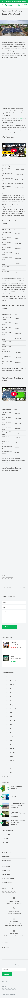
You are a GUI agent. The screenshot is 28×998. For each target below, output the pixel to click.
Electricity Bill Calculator (8, 878)
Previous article (7, 587)
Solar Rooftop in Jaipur (7, 741)
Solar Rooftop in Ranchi (8, 729)
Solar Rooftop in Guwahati (8, 732)
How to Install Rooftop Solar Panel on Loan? (18, 821)
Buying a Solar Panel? (16, 786)
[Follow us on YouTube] (11, 892)
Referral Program (6, 856)
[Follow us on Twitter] (6, 892)
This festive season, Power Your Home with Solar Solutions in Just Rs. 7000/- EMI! (18, 804)
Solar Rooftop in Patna (7, 724)
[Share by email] (11, 577)
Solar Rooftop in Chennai (8, 696)
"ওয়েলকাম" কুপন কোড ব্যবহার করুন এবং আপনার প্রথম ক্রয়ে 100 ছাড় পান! (14, 1)
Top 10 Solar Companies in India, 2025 (17, 795)
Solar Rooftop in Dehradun (8, 684)
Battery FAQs (5, 842)
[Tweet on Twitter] (8, 577)
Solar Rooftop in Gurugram (8, 688)
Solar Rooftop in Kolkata (8, 716)
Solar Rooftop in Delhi (7, 757)
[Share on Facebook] (3, 577)
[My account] (22, 5)
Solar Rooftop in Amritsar (8, 769)
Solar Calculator (6, 874)
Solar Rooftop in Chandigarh (9, 680)
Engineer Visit (14, 644)
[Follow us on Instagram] (8, 892)
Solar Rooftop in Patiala (8, 773)
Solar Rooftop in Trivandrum (9, 700)
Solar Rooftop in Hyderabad (9, 708)
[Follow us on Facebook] (3, 892)
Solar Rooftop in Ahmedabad (9, 753)
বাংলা (3, 981)
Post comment (9, 627)
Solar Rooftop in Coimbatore (9, 713)
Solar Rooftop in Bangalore (8, 705)
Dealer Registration (16, 658)
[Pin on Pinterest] (6, 577)
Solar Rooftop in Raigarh (8, 749)
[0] (25, 5)
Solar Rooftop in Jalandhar (8, 761)
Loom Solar (13, 642)
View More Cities (6, 777)
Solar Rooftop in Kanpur (8, 692)
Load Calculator (6, 870)
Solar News (4, 846)
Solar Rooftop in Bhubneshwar (9, 721)
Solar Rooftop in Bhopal (8, 745)
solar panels (20, 118)
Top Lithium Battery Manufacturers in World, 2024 (18, 813)
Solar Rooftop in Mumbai (8, 737)
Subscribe (6, 974)
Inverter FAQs (5, 838)
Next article (22, 587)
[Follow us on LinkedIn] (14, 892)
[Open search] (19, 5)
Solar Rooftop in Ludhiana (8, 765)
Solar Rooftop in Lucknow (8, 676)
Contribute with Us (6, 860)
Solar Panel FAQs (6, 834)
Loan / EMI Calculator (7, 882)
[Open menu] (2, 5)
